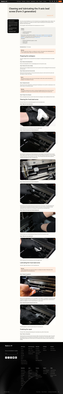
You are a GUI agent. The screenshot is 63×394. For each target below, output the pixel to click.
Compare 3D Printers (24, 363)
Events (29, 375)
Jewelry (22, 383)
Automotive (22, 373)
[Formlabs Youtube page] (13, 358)
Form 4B (22, 350)
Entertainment (23, 381)
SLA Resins (37, 348)
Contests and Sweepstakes (52, 391)
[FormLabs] (4, 1)
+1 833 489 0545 (53, 370)
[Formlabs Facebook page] (6, 358)
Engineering (37, 353)
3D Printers (19, 1)
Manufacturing (23, 371)
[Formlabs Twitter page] (9, 358)
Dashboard (44, 350)
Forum (29, 378)
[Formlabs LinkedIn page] (16, 358)
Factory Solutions (53, 350)
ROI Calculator (30, 376)
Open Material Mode (39, 360)
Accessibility (45, 373)
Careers (37, 371)
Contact (44, 1)
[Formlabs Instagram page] (11, 358)
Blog (29, 371)
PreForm (44, 348)
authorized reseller (47, 35)
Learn (37, 1)
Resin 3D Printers (23, 360)
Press (36, 373)
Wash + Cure (30, 348)
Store (60, 1)
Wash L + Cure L (30, 350)
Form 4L (22, 352)
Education (22, 380)
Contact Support (45, 371)
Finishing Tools (30, 353)
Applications (33, 1)
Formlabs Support (38, 35)
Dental (37, 355)
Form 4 (22, 348)
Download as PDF (50, 15)
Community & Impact (39, 376)
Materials (23, 1)
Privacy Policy (38, 391)
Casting (37, 358)
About (37, 370)
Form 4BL (22, 353)
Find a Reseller (52, 373)
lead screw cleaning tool (44, 36)
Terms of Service (44, 391)
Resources (30, 373)
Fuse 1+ (22, 358)
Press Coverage (38, 375)
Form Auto (22, 355)
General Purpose (38, 352)
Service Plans (52, 348)
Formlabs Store (37, 37)
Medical (22, 378)
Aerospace (22, 375)
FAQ (58, 391)
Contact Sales (52, 371)
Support (40, 1)
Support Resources (46, 370)
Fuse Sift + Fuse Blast (31, 352)
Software (28, 1)
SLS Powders (38, 350)
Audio (22, 385)
